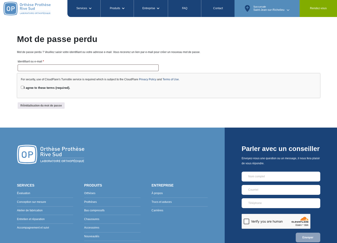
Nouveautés (91, 236)
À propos (157, 193)
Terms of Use (171, 79)
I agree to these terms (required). (47, 87)
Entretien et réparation (31, 219)
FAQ (184, 8)
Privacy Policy (147, 79)
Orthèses (89, 193)
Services (81, 8)
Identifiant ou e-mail (38, 61)
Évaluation (23, 193)
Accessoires (91, 227)
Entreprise (148, 8)
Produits (115, 8)
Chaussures (91, 219)
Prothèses (90, 202)
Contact (218, 8)
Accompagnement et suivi (33, 227)
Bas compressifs (94, 210)
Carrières (157, 210)
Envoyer (307, 237)
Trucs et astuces (162, 202)
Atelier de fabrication (30, 210)
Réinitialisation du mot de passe (41, 105)
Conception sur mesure (31, 202)
